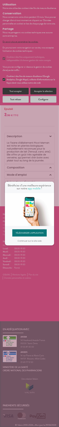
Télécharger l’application (29, 232)
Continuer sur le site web (30, 240)
